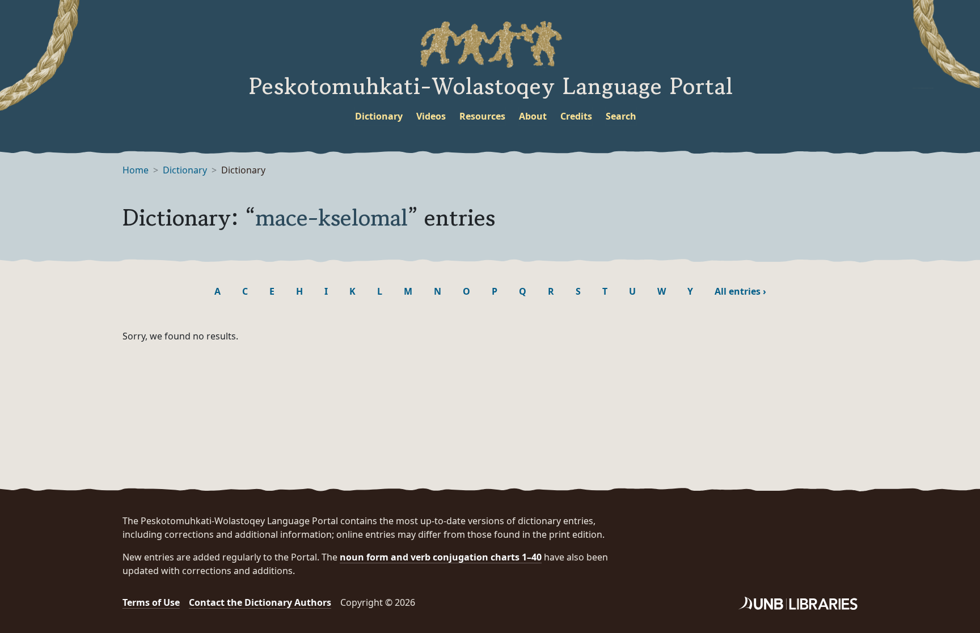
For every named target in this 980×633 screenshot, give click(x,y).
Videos (431, 116)
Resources (482, 116)
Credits (576, 116)
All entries (740, 291)
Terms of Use (151, 602)
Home (135, 170)
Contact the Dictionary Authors (260, 602)
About (533, 116)
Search (621, 116)
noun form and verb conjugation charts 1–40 (441, 557)
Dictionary (379, 116)
